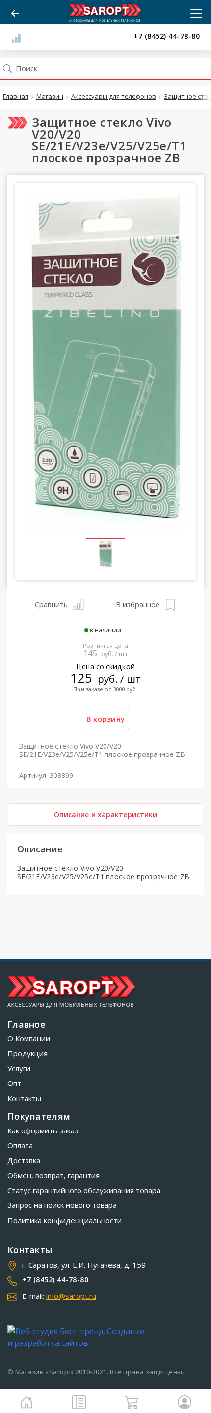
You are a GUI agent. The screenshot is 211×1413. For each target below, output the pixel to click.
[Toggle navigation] (193, 13)
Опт (14, 1083)
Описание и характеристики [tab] (106, 814)
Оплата (20, 1145)
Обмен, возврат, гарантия (53, 1175)
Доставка (23, 1160)
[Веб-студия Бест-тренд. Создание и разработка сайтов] (78, 1337)
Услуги (18, 1068)
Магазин (49, 97)
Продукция (27, 1053)
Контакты (24, 1098)
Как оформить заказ (43, 1130)
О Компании (28, 1038)
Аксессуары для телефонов (113, 97)
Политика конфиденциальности (64, 1220)
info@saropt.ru (71, 1296)
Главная (15, 97)
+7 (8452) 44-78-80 (166, 36)
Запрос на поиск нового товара (62, 1205)
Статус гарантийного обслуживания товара (83, 1190)
